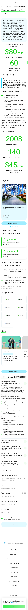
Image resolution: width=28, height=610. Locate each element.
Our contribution (14, 563)
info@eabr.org (14, 595)
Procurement (14, 568)
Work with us (14, 572)
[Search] (21, 2)
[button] (26, 2)
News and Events (14, 581)
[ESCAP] (20, 307)
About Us (14, 550)
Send (14, 524)
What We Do (14, 554)
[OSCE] (7, 315)
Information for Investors (14, 559)
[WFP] (7, 299)
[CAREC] (7, 307)
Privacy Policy (14, 602)
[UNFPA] (7, 323)
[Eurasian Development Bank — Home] (6, 2)
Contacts (14, 585)
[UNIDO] (20, 315)
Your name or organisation (9, 475)
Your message (5, 493)
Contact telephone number (9, 501)
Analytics (14, 577)
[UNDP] (20, 299)
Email (3, 485)
